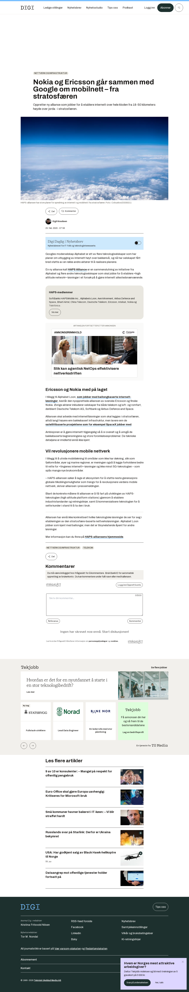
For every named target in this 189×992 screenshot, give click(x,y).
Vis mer (55, 312)
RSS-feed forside (81, 921)
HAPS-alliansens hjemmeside (104, 536)
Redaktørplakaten (96, 948)
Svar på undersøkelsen (137, 982)
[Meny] (179, 8)
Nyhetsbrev (129, 921)
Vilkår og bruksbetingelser (137, 933)
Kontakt (25, 968)
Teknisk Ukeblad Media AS (47, 980)
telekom (88, 548)
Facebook (77, 927)
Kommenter (70, 211)
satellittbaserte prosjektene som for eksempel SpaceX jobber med (88, 424)
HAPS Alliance (77, 269)
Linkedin (76, 933)
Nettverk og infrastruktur (50, 73)
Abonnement (29, 959)
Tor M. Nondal (29, 936)
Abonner (165, 7)
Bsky (74, 939)
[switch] (138, 243)
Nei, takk (159, 982)
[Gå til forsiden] (27, 7)
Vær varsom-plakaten (67, 948)
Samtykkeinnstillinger (135, 927)
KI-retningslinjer (131, 939)
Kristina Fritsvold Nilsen (35, 924)
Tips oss (160, 906)
